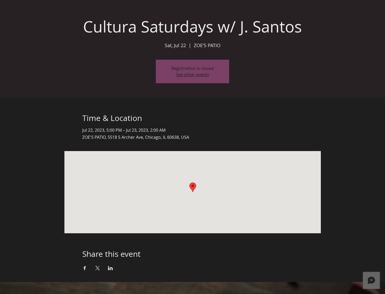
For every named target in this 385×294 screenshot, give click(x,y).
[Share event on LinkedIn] (110, 268)
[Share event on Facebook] (84, 268)
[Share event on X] (97, 268)
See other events (192, 74)
